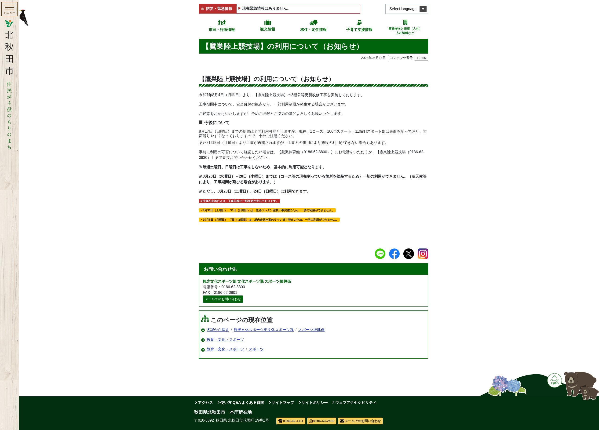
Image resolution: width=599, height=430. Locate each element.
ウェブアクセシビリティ (355, 402)
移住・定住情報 (313, 30)
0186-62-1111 (293, 421)
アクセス (205, 402)
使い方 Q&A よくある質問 (242, 402)
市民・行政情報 (222, 30)
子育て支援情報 (359, 30)
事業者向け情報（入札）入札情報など (405, 31)
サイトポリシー (315, 402)
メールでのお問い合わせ (223, 299)
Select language (402, 9)
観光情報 (267, 29)
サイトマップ (283, 402)
